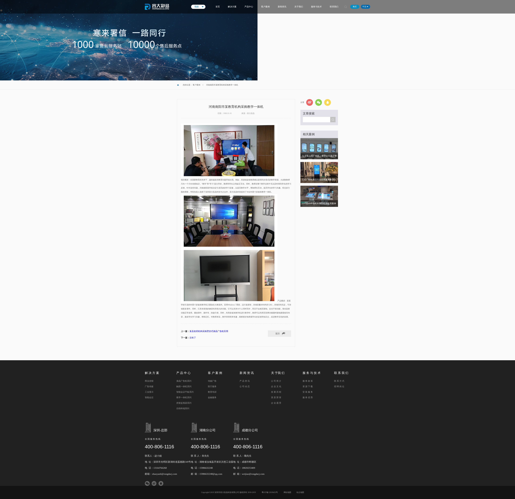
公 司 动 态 (245, 386)
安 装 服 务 (308, 392)
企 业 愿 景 (276, 403)
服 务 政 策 (308, 381)
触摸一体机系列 (183, 386)
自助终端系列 (182, 408)
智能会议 (149, 397)
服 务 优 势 (308, 397)
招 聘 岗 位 (339, 386)
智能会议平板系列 (185, 392)
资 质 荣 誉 (276, 397)
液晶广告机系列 (183, 381)
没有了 (193, 338)
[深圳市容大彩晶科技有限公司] (157, 8)
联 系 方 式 (339, 381)
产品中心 (248, 6)
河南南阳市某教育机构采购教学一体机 (222, 85)
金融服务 (212, 397)
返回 (277, 333)
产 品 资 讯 (245, 381)
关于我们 (298, 6)
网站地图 (287, 492)
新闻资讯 (282, 6)
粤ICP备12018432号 (270, 492)
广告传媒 (149, 386)
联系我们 (334, 6)
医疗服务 (212, 386)
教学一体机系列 (183, 397)
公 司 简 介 (276, 381)
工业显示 (149, 392)
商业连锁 (149, 381)
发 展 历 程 (276, 392)
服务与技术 (316, 6)
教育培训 (212, 392)
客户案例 (265, 6)
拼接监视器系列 (183, 403)
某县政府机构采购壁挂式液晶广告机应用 (209, 331)
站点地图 (300, 492)
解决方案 (232, 6)
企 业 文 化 (276, 386)
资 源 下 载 (308, 386)
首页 (218, 6)
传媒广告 (212, 381)
